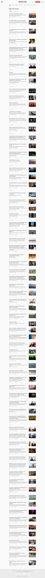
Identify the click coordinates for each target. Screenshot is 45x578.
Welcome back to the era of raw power (17, 118)
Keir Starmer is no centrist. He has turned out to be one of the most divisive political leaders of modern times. (18, 344)
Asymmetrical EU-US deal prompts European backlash (16, 480)
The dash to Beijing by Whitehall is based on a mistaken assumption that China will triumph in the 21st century (17, 104)
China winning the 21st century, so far (17, 127)
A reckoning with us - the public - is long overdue (16, 65)
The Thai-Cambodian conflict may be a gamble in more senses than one (17, 472)
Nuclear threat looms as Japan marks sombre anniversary (17, 307)
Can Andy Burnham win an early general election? (17, 30)
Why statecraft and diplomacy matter (17, 199)
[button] (10, 5)
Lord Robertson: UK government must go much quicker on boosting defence (17, 137)
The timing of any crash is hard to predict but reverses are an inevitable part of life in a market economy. (18, 170)
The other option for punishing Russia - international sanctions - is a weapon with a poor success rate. (17, 317)
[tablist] (13, 11)
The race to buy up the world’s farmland (17, 269)
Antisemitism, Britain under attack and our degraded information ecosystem (18, 48)
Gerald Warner (16, 318)
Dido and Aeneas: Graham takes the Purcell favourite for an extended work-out (18, 394)
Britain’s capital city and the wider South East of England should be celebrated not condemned (17, 15)
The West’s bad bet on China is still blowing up (18, 183)
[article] (22, 16)
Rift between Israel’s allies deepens (16, 427)
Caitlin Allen (14, 280)
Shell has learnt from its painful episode (17, 409)
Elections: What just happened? (15, 55)
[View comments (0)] (16, 18)
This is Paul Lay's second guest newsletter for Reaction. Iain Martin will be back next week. (18, 201)
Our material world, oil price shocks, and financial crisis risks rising (17, 80)
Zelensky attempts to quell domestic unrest (18, 525)
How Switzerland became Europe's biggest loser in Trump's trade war (18, 335)
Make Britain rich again (14, 160)
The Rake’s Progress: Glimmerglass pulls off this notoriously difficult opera (18, 511)
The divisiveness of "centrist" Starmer (17, 342)
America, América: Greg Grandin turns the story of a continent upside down (18, 292)
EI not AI (11, 72)
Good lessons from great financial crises (17, 168)
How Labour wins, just (13, 213)
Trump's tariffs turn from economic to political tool (17, 386)
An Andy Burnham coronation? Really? (17, 20)
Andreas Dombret (24, 287)
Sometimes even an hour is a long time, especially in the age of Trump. (18, 365)
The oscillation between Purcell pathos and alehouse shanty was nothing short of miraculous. (18, 396)
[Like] (9, 267)
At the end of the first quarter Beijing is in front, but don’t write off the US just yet (17, 129)
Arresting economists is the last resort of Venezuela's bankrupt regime (17, 533)
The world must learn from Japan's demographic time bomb (16, 255)
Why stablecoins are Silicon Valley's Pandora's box (16, 285)
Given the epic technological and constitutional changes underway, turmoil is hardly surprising (17, 91)
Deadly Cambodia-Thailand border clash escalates (17, 503)
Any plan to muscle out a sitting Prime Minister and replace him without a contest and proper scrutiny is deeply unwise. (18, 22)
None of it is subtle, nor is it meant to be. (15, 548)
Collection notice (26, 571)
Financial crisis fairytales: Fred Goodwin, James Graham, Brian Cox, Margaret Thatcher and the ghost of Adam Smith (17, 246)
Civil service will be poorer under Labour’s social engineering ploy (18, 402)
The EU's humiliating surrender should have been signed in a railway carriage (17, 435)
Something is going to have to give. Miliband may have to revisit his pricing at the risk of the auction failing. (18, 466)
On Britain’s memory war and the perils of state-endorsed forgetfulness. (18, 301)
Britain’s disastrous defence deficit (16, 64)
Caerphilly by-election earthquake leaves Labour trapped (18, 175)
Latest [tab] (10, 11)
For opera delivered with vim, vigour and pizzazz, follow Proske (17, 262)
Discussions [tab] (16, 11)
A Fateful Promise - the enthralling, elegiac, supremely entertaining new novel (18, 223)
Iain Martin (14, 33)
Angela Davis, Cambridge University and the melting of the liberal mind (17, 378)
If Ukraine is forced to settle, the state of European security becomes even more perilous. (18, 147)
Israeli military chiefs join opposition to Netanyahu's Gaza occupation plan (17, 277)
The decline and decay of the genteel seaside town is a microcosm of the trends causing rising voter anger (17, 240)
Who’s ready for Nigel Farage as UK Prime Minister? (18, 231)
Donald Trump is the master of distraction (18, 547)
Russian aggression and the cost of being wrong (17, 145)
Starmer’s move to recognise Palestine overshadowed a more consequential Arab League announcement (18, 417)
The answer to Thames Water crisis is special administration (17, 554)
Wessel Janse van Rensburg (16, 287)
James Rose (14, 272)
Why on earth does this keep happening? (17, 89)
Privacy (20, 571)
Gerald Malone (15, 397)
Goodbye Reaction (13, 322)
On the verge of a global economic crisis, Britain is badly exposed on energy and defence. (17, 82)
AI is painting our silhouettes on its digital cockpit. (16, 323)
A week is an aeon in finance (15, 363)
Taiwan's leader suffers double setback (17, 456)
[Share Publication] (34, 2)
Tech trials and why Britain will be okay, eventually (17, 193)
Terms (23, 571)
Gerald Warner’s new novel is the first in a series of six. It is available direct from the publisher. (18, 225)
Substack (18, 576)
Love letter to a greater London (15, 13)
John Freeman (15, 295)
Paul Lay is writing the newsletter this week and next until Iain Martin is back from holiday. (18, 208)
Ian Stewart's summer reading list (16, 370)
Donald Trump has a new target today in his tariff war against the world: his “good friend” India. (18, 444)
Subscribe (37, 1)
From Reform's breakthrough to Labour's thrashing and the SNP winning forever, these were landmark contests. (18, 57)
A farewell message (12, 256)
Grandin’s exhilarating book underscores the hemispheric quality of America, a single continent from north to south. (18, 294)
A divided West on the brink (15, 111)
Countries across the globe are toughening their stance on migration (18, 518)
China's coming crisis (13, 102)
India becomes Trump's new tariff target (17, 442)
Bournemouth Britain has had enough (17, 238)
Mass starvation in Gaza (14, 540)
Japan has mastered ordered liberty (16, 206)
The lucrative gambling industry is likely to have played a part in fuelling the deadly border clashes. (18, 474)
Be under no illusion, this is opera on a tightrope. (16, 512)
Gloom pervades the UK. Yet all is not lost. (15, 195)
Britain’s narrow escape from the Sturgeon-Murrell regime (18, 40)
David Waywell (15, 324)
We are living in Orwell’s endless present (17, 299)
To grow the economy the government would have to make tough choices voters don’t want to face (18, 178)
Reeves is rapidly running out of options (17, 328)
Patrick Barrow (15, 302)
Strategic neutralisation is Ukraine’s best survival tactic (17, 315)
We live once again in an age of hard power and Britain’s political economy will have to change (17, 97)
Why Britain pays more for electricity (17, 495)
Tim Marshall (16, 421)
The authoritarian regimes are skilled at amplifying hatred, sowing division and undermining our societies (18, 50)
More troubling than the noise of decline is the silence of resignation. (17, 490)
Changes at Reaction (13, 349)
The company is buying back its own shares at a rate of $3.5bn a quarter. (17, 411)
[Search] (32, 2)
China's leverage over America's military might (17, 356)
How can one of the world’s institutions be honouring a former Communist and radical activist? (17, 380)
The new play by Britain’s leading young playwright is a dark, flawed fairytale (18, 249)
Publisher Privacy (25, 570)
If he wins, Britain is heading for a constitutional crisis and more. (18, 233)
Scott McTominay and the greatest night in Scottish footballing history (18, 153)
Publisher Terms (30, 570)
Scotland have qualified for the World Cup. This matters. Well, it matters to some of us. (18, 155)
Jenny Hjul (15, 405)
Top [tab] (12, 11)
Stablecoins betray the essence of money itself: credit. (17, 286)
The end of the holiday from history (16, 96)
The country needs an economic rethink (15, 161)
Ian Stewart (14, 373)
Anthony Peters (15, 331)
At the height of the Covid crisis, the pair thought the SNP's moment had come (18, 42)
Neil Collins (14, 412)
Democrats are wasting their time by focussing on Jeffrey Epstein (17, 449)
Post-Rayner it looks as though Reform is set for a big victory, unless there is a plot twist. (18, 215)
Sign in (42, 1)
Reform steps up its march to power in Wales (17, 562)
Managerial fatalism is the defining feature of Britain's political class (18, 488)
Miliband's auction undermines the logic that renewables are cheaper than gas (17, 464)
